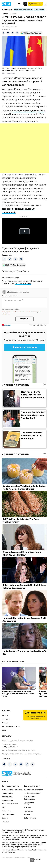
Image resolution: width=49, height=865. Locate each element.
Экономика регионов (10, 804)
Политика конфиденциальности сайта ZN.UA (16, 857)
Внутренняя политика (10, 786)
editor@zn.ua (36, 754)
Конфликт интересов (32, 793)
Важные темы (7, 10)
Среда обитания (8, 814)
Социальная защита (32, 786)
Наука (4, 807)
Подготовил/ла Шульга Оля (14, 271)
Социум (27, 804)
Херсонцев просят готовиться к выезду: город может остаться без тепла (18, 693)
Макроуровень (7, 793)
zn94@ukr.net (31, 750)
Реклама (5, 723)
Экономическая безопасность (30, 798)
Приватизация (7, 800)
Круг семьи (28, 811)
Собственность (30, 818)
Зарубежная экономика (33, 790)
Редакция (5, 719)
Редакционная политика (11, 727)
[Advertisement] (24, 148)
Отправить (24, 319)
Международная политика (12, 790)
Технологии (6, 811)
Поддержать (36, 4)
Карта (4, 730)
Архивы (5, 716)
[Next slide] (45, 9)
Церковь (5, 818)
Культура (5, 822)
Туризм (27, 815)
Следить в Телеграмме (26, 347)
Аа (25, 4)
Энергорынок (7, 797)
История (27, 807)
